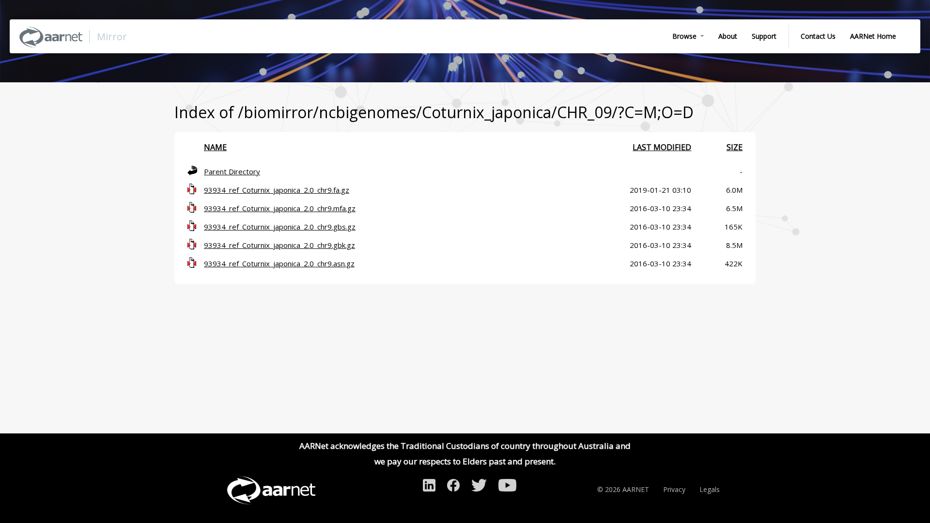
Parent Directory (232, 171)
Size (735, 147)
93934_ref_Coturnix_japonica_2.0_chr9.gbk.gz (279, 245)
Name (215, 147)
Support (764, 36)
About (727, 36)
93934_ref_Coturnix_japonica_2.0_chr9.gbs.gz (280, 226)
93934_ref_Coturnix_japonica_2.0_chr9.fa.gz (276, 190)
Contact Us (818, 36)
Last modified (662, 147)
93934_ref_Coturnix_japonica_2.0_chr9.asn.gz (279, 263)
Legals (709, 489)
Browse (684, 36)
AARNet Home (873, 36)
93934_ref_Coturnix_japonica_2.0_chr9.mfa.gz (280, 208)
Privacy (674, 489)
